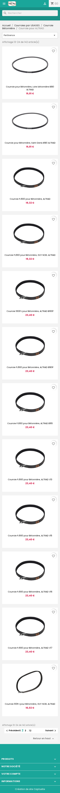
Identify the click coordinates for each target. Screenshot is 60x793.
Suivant (51, 730)
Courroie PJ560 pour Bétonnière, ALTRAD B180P (30, 367)
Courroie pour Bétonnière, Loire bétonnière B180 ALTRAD (30, 88)
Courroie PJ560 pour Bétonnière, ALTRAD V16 (30, 591)
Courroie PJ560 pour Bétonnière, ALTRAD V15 (30, 535)
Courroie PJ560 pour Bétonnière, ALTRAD (30, 198)
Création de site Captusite (30, 789)
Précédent (12, 730)
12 (30, 730)
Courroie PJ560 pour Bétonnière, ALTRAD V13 (30, 479)
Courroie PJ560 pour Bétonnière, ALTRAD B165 (30, 423)
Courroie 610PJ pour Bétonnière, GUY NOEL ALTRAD (30, 703)
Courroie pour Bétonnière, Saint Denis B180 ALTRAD (30, 142)
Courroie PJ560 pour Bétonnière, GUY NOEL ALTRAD (30, 255)
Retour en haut (44, 738)
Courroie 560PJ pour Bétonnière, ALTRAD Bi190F (30, 311)
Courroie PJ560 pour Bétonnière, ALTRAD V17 (30, 647)
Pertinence (30, 35)
